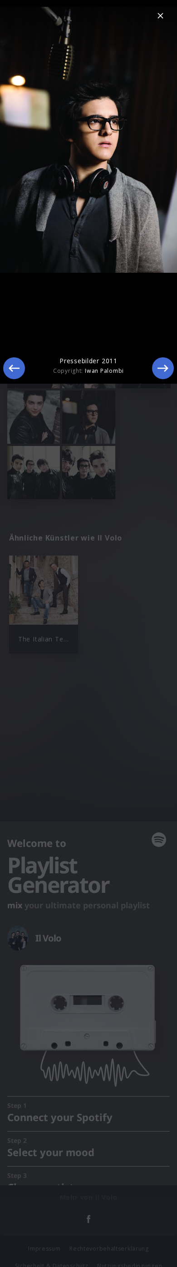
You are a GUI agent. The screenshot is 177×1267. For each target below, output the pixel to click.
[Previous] (14, 368)
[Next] (163, 368)
